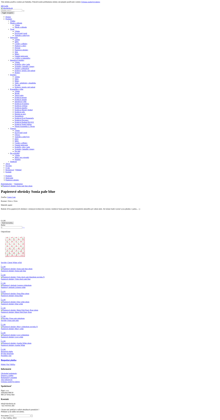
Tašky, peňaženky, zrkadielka (25, 83)
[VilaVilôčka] (7, 8)
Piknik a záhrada (16, 23)
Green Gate (11, 197)
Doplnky (13, 75)
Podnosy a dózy (20, 46)
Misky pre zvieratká (22, 157)
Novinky (9, 166)
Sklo (16, 52)
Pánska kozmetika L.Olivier (25, 126)
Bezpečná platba (7, 351)
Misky (17, 54)
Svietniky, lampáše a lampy (24, 66)
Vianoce (13, 128)
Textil (12, 29)
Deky (17, 139)
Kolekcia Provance (21, 120)
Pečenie (17, 48)
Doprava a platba (7, 375)
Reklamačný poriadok (9, 378)
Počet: (3, 225)
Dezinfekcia (19, 116)
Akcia (8, 164)
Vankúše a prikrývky (22, 35)
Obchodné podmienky (9, 373)
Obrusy (17, 135)
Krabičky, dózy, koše (22, 64)
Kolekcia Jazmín (21, 100)
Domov (8, 17)
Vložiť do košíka (7, 223)
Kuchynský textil (21, 33)
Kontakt (8, 172)
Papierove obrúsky (21, 50)
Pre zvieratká (14, 153)
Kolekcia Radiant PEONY (24, 122)
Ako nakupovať (6, 380)
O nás (8, 168)
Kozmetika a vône (16, 89)
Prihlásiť (18, 170)
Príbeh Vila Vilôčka (8, 364)
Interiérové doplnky (17, 60)
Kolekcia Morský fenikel (24, 110)
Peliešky (18, 159)
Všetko (12, 21)
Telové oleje (19, 95)
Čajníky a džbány (21, 44)
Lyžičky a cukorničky (22, 58)
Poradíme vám (6, 356)
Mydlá (17, 93)
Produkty (9, 19)
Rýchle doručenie (7, 354)
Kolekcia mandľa (21, 108)
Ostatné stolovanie (21, 56)
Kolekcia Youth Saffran (23, 124)
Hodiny (17, 73)
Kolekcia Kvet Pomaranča (24, 118)
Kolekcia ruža (20, 112)
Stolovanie (14, 37)
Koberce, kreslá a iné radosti (25, 71)
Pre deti (17, 85)
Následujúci (18, 184)
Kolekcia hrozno (21, 97)
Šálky (17, 42)
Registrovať (10, 170)
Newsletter (5, 416)
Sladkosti (13, 162)
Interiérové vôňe (20, 102)
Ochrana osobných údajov (90, 2)
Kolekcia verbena (21, 106)
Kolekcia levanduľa (22, 104)
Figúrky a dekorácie (22, 69)
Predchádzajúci (6, 184)
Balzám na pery (20, 114)
